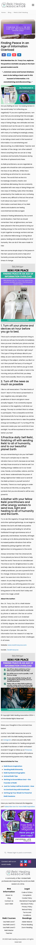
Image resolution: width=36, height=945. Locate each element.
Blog (9, 12)
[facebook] (4, 54)
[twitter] (9, 54)
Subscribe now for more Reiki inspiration (20, 806)
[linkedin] (19, 54)
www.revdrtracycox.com (17, 645)
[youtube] (25, 864)
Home (3, 12)
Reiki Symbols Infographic (14, 773)
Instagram (7, 740)
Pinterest (28, 750)
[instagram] (29, 861)
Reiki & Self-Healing (21, 12)
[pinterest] (14, 54)
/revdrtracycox (12, 650)
